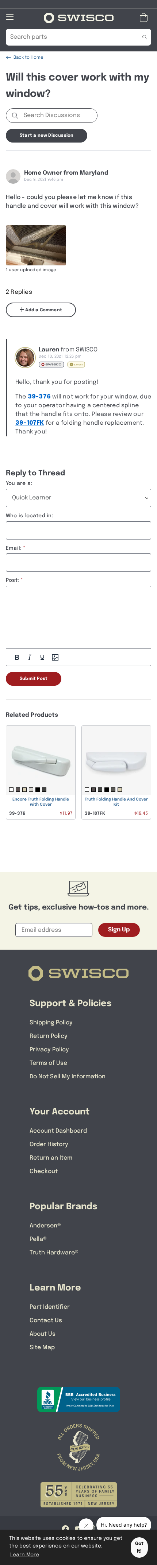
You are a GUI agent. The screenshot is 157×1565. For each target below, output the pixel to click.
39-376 (39, 397)
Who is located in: (29, 515)
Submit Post (33, 679)
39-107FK (29, 423)
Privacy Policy (49, 1050)
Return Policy (49, 1036)
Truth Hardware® (54, 1253)
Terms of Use (48, 1063)
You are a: (19, 483)
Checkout (44, 1171)
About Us (42, 1334)
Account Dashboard (58, 1131)
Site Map (42, 1347)
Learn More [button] (24, 1554)
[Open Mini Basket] (145, 17)
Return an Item (51, 1158)
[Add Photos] (55, 657)
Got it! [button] (139, 1547)
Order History (49, 1144)
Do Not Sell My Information (68, 1077)
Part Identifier (50, 1307)
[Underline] (42, 657)
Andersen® (45, 1226)
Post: (12, 580)
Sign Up (119, 930)
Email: (14, 548)
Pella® (38, 1239)
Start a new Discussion (46, 135)
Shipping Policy (51, 1023)
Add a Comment (43, 310)
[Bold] (17, 657)
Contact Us (46, 1320)
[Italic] (29, 657)
